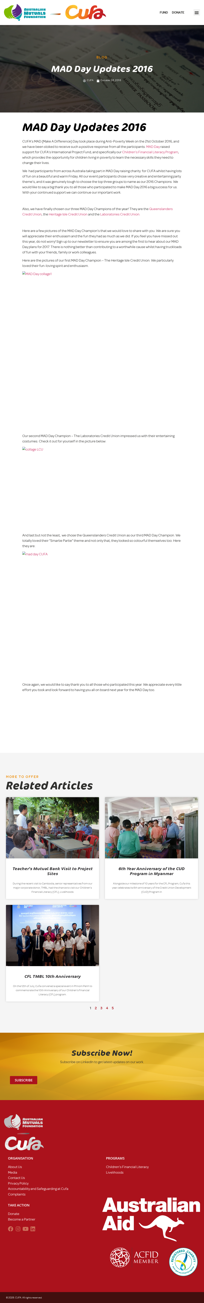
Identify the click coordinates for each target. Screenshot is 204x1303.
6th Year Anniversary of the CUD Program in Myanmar (152, 871)
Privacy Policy (18, 1183)
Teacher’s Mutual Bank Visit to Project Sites (53, 871)
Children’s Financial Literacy (127, 1167)
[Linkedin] (32, 1228)
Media (12, 1172)
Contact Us (16, 1178)
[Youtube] (25, 1228)
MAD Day (153, 147)
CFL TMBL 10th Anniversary (53, 976)
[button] (196, 12)
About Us (15, 1167)
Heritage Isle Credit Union (68, 214)
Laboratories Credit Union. (120, 214)
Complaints (17, 1194)
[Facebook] (10, 1228)
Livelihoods (115, 1172)
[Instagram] (18, 1228)
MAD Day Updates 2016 (84, 127)
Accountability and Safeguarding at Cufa (38, 1189)
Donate (13, 1214)
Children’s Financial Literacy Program (150, 152)
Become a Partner (21, 1219)
